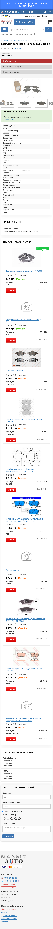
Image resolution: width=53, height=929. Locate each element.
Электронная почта (11, 802)
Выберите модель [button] (12, 72)
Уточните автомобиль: (7, 54)
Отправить (8, 836)
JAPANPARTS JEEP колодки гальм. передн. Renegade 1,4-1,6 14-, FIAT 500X (23, 719)
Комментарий (9, 824)
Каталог (4, 922)
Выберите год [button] (10, 61)
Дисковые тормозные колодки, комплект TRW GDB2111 (24, 670)
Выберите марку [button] (11, 66)
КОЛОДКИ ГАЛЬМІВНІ (14, 371)
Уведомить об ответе (13, 812)
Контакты (46, 16)
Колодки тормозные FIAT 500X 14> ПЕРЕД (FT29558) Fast (23, 321)
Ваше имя (6, 793)
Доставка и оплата (32, 16)
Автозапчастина (12, 570)
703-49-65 (10, 881)
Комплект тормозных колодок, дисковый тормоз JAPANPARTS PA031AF (25, 620)
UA (8, 16)
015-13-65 (10, 878)
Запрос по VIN (25, 22)
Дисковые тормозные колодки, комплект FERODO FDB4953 (26, 420)
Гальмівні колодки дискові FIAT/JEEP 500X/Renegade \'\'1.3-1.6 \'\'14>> (21, 470)
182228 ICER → (10, 120)
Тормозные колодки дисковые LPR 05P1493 (24, 271)
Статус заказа (10, 909)
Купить (11, 291)
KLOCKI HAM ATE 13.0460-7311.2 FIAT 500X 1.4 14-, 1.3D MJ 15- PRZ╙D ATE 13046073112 (25, 520)
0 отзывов (19, 48)
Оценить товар (9, 815)
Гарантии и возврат (9, 919)
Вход (48, 12)
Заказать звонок (8, 884)
